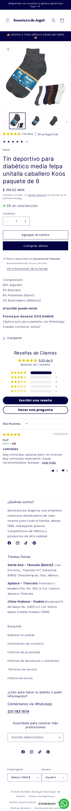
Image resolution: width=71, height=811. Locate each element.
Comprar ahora (35, 246)
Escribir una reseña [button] (35, 400)
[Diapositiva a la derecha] (67, 122)
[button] (7, 20)
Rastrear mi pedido (21, 635)
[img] (12, 434)
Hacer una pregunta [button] (35, 410)
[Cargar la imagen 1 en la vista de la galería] (17, 121)
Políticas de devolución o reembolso (33, 661)
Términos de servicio (22, 669)
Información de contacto (26, 644)
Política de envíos (20, 678)
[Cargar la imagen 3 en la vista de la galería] (53, 121)
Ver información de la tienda (27, 269)
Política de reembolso (42, 796)
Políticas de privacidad (24, 652)
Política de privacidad (22, 802)
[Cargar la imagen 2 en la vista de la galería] (35, 121)
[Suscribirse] (59, 737)
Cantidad (9, 213)
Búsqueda (15, 626)
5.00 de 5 (46, 360)
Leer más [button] (49, 463)
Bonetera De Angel (31, 791)
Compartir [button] (14, 338)
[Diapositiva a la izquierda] (4, 122)
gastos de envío (37, 195)
